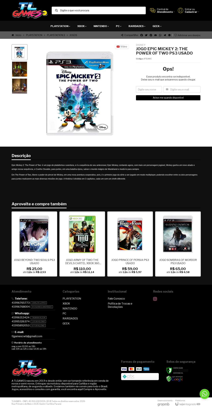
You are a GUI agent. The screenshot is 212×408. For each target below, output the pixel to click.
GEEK (66, 323)
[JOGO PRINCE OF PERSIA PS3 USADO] (130, 244)
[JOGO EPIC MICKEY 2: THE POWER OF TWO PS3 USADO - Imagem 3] (19, 86)
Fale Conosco (116, 298)
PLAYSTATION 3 (56, 35)
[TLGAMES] (30, 10)
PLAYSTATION (34, 35)
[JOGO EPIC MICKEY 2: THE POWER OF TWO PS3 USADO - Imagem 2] (19, 69)
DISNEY (140, 45)
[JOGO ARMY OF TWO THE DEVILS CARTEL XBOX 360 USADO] (82, 244)
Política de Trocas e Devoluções (120, 305)
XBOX (66, 303)
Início (18, 35)
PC (64, 313)
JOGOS (73, 35)
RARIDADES (70, 318)
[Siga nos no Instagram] (155, 299)
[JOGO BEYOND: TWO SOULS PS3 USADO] (34, 244)
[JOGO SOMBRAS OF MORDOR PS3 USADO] (178, 244)
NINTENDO (70, 308)
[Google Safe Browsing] (174, 378)
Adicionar (40, 252)
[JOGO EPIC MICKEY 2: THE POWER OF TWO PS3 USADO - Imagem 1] (19, 52)
